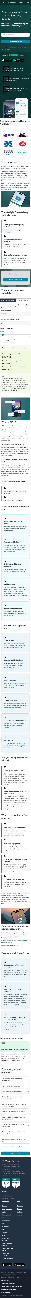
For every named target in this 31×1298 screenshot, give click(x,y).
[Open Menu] (3, 2)
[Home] (11, 2)
